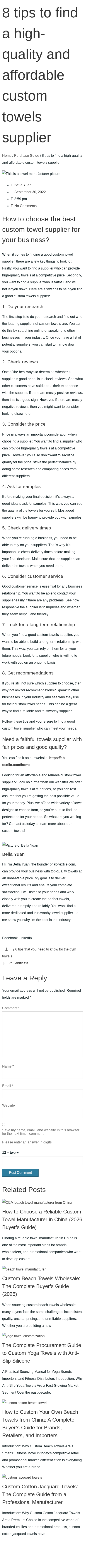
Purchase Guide (26, 155)
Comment (10, 1008)
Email (7, 1086)
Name (8, 1066)
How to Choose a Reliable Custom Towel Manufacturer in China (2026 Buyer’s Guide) (42, 1219)
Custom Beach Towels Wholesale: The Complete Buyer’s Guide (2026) (41, 1286)
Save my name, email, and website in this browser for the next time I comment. (40, 1131)
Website (8, 1105)
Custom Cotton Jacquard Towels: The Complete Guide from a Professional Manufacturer (40, 1494)
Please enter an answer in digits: (27, 1142)
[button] (10, 935)
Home (7, 155)
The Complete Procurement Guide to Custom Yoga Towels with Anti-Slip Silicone (41, 1353)
